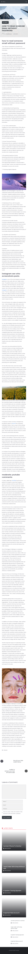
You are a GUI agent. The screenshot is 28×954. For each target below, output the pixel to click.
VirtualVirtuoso (9, 33)
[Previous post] (2, 761)
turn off (14, 423)
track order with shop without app (16, 927)
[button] (26, 2)
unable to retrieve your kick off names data (10, 771)
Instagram (4, 279)
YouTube (14, 480)
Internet (5, 22)
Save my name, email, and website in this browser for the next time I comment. (12, 812)
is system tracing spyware (12, 890)
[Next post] (26, 771)
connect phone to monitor (12, 846)
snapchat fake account (11, 913)
